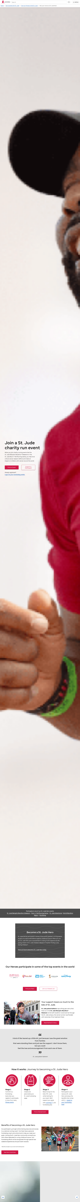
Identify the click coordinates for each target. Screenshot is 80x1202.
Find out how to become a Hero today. (32, 950)
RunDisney (43, 915)
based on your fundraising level (66, 1102)
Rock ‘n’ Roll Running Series (39, 913)
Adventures (56, 913)
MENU (76, 2)
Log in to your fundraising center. (15, 474)
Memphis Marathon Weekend (18, 913)
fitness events (9, 1102)
